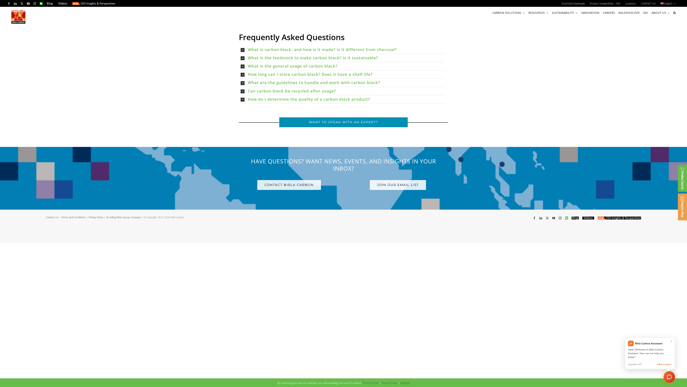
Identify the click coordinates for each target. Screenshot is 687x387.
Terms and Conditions (73, 217)
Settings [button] (405, 383)
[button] (674, 13)
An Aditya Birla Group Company (123, 217)
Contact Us (52, 217)
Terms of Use (371, 383)
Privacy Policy (96, 217)
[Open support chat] (669, 377)
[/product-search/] (682, 178)
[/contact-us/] (682, 207)
